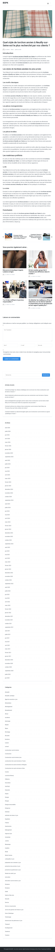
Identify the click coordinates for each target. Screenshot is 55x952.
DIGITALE (7, 786)
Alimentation (8, 703)
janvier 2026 (8, 449)
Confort (7, 743)
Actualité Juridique (9, 695)
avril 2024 (7, 518)
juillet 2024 (8, 507)
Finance (7, 822)
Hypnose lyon (8, 833)
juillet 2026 (8, 431)
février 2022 (8, 609)
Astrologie (7, 721)
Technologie (8, 917)
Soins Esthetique (9, 913)
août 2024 (7, 504)
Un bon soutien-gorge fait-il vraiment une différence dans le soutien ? (39, 272)
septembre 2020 (9, 670)
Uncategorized (8, 927)
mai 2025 (7, 471)
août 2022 (7, 587)
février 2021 (8, 652)
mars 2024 (7, 522)
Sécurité (7, 899)
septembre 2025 (9, 456)
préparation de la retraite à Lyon (13, 862)
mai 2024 (7, 514)
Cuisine (7, 772)
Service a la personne (10, 906)
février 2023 (8, 565)
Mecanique (8, 844)
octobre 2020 (8, 667)
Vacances (7, 931)
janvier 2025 (8, 485)
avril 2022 (7, 601)
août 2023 (7, 547)
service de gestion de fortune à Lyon (14, 909)
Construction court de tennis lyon (13, 757)
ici (19, 221)
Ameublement (8, 710)
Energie (7, 797)
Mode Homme (8, 855)
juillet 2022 (8, 591)
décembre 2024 (9, 489)
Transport (7, 924)
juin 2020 (7, 678)
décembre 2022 (9, 572)
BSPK (5, 3)
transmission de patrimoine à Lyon (13, 920)
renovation (7, 877)
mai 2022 (7, 598)
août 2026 (7, 427)
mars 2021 (7, 649)
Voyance (7, 935)
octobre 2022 (8, 580)
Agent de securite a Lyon (11, 699)
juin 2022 (7, 594)
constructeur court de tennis (12, 750)
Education (7, 790)
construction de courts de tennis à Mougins (16, 764)
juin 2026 (7, 435)
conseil (7, 746)
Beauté (7, 724)
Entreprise (7, 808)
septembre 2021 (9, 627)
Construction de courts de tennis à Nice (15, 768)
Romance (7, 884)
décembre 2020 (9, 659)
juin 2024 (7, 511)
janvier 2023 (8, 569)
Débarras (7, 779)
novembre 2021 (9, 620)
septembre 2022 (9, 583)
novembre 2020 (9, 663)
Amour (6, 714)
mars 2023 (7, 562)
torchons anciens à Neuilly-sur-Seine (24, 56)
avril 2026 (7, 438)
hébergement (8, 830)
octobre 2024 (8, 496)
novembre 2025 (9, 453)
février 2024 (8, 525)
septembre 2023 (9, 543)
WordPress (49, 949)
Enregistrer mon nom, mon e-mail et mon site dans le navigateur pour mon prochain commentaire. (26, 353)
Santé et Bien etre (9, 895)
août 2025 (7, 460)
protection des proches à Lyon (12, 866)
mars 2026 (7, 442)
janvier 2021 (8, 656)
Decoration (7, 782)
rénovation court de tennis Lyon (13, 880)
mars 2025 (7, 478)
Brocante (7, 735)
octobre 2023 (8, 540)
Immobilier (7, 837)
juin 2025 (7, 467)
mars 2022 (7, 605)
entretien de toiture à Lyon (11, 815)
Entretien (7, 811)
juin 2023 (7, 551)
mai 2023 (7, 554)
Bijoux (6, 728)
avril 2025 (7, 475)
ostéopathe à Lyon (9, 859)
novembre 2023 (9, 536)
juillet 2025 (8, 464)
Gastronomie (8, 826)
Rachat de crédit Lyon (10, 873)
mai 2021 (7, 641)
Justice (7, 841)
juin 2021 (7, 638)
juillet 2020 (8, 674)
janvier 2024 (8, 529)
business (7, 739)
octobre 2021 (8, 623)
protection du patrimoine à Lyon (13, 870)
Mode (12, 49)
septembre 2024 (9, 500)
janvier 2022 (8, 612)
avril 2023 (7, 558)
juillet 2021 (8, 634)
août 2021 (7, 630)
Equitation (7, 819)
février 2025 (8, 482)
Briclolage (7, 732)
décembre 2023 (9, 533)
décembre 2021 (9, 616)
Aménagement (8, 706)
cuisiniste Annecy (9, 775)
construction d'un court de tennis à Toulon (15, 761)
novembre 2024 (9, 493)
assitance (7, 717)
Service (7, 902)
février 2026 (8, 446)
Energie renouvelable (10, 804)
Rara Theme (38, 949)
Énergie (7, 801)
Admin (8, 49)
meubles (7, 848)
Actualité (7, 692)
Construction (8, 753)
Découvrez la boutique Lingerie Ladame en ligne (13, 271)
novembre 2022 (9, 576)
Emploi (6, 793)
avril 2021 (7, 645)
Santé (6, 891)
